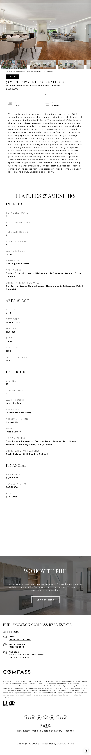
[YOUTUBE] (52, 717)
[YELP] (58, 717)
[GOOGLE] (64, 717)
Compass (64, 681)
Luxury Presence (64, 731)
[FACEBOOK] (26, 717)
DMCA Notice (66, 743)
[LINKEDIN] (39, 717)
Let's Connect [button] (45, 600)
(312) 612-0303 (16, 647)
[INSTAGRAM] (32, 717)
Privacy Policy (48, 743)
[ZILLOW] (45, 717)
